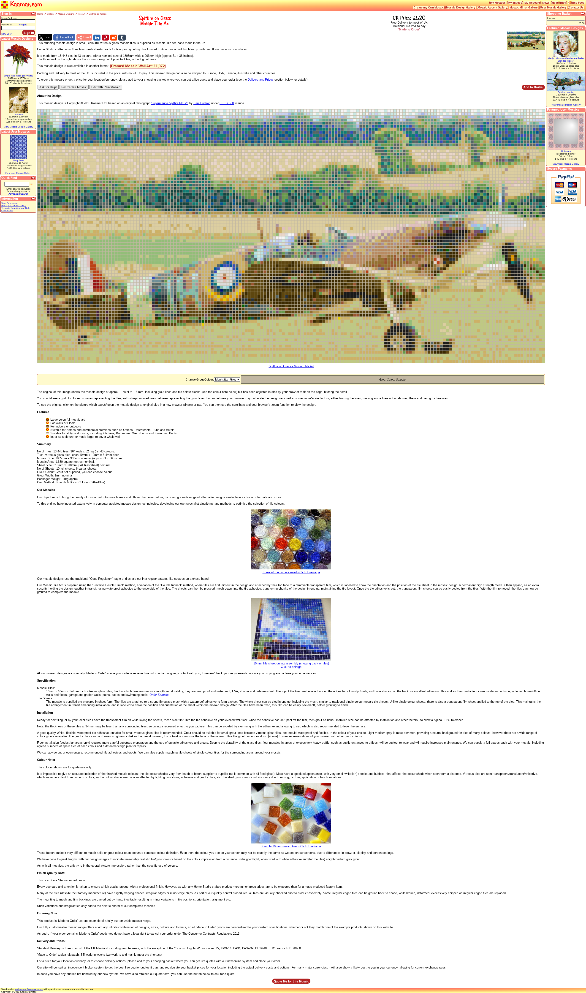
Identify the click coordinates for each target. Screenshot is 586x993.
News (546, 2)
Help (555, 2)
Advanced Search (18, 194)
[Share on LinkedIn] (96, 38)
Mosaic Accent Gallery (492, 7)
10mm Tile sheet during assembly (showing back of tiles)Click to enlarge (291, 665)
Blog (563, 2)
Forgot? (23, 24)
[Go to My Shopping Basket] (583, 14)
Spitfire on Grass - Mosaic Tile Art (291, 366)
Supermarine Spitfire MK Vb (169, 103)
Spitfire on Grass (97, 14)
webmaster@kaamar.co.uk (29, 989)
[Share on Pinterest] (105, 38)
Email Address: (9, 18)
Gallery (50, 14)
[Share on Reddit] (113, 38)
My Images (515, 2)
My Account (532, 2)
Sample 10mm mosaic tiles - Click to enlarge (291, 846)
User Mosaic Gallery (553, 7)
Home (40, 14)
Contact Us (576, 7)
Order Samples (159, 694)
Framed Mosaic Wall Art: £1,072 (138, 66)
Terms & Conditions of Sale (15, 208)
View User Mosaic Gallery (18, 173)
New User (6, 34)
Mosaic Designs (66, 14)
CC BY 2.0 (227, 103)
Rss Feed (578, 2)
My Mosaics (498, 2)
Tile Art (81, 14)
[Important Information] (33, 199)
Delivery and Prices (261, 79)
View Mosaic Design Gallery (18, 126)
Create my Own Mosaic (429, 7)
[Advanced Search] (33, 178)
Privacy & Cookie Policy (13, 205)
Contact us (7, 210)
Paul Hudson (201, 103)
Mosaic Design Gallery (460, 7)
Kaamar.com (25, 4)
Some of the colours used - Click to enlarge (291, 572)
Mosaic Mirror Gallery (524, 7)
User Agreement (9, 203)
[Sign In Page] (33, 14)
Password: (6, 24)
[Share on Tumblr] (121, 38)
